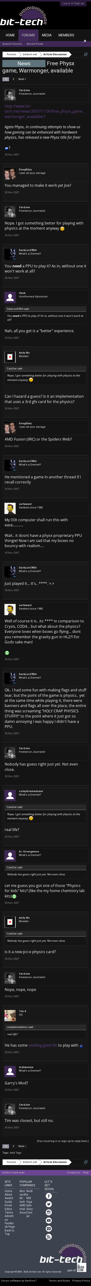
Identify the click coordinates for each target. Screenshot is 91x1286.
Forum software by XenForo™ (19, 1280)
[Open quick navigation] (85, 54)
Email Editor (8, 1207)
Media (47, 35)
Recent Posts (35, 43)
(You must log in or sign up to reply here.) (63, 1141)
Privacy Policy (81, 1280)
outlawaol (25, 504)
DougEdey (25, 169)
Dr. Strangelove (29, 851)
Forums (28, 35)
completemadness (31, 791)
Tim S (22, 1011)
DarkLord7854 (27, 250)
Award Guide (9, 1199)
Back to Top (9, 1232)
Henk (22, 293)
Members (66, 35)
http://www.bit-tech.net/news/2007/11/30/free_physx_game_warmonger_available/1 (44, 111)
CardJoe (24, 90)
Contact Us (73, 1172)
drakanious (26, 1067)
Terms (9, 1212)
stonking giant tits (42, 1045)
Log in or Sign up (73, 3)
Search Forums (12, 43)
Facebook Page (10, 1225)
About (8, 1194)
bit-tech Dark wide (13, 1172)
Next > (22, 79)
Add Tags (15, 1152)
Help (86, 1172)
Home (10, 35)
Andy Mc (24, 352)
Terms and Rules (59, 1280)
